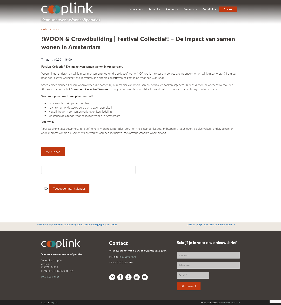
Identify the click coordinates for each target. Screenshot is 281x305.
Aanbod (171, 9)
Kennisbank (136, 9)
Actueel (153, 9)
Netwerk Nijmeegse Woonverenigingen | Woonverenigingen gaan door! (77, 224)
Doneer (228, 9)
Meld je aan (53, 152)
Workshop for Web (231, 302)
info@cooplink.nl (127, 256)
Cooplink (208, 9)
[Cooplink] (69, 8)
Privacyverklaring (50, 276)
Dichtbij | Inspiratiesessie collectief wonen (211, 224)
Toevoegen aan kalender (69, 188)
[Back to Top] (272, 293)
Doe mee (189, 9)
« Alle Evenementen (53, 29)
